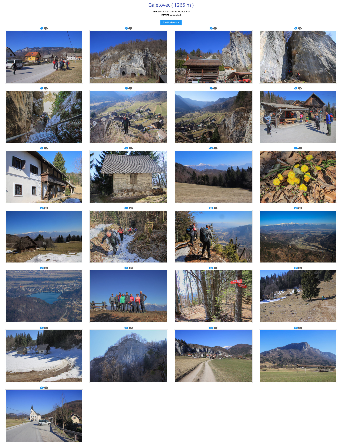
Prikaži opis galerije (171, 22)
